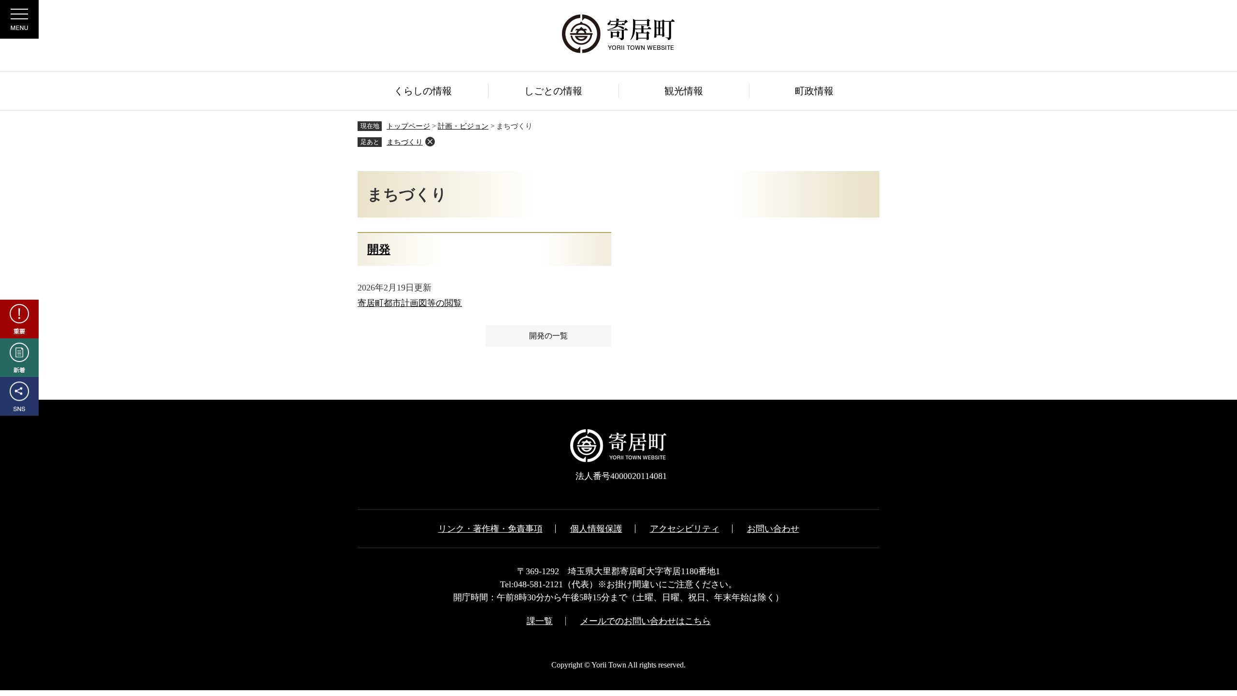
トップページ (408, 126)
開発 (378, 249)
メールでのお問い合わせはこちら (645, 621)
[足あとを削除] (430, 141)
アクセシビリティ (684, 529)
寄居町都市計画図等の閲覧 (410, 303)
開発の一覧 (548, 336)
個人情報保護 (596, 529)
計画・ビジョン (463, 126)
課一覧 (540, 621)
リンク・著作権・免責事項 (490, 529)
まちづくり (405, 142)
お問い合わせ (773, 529)
